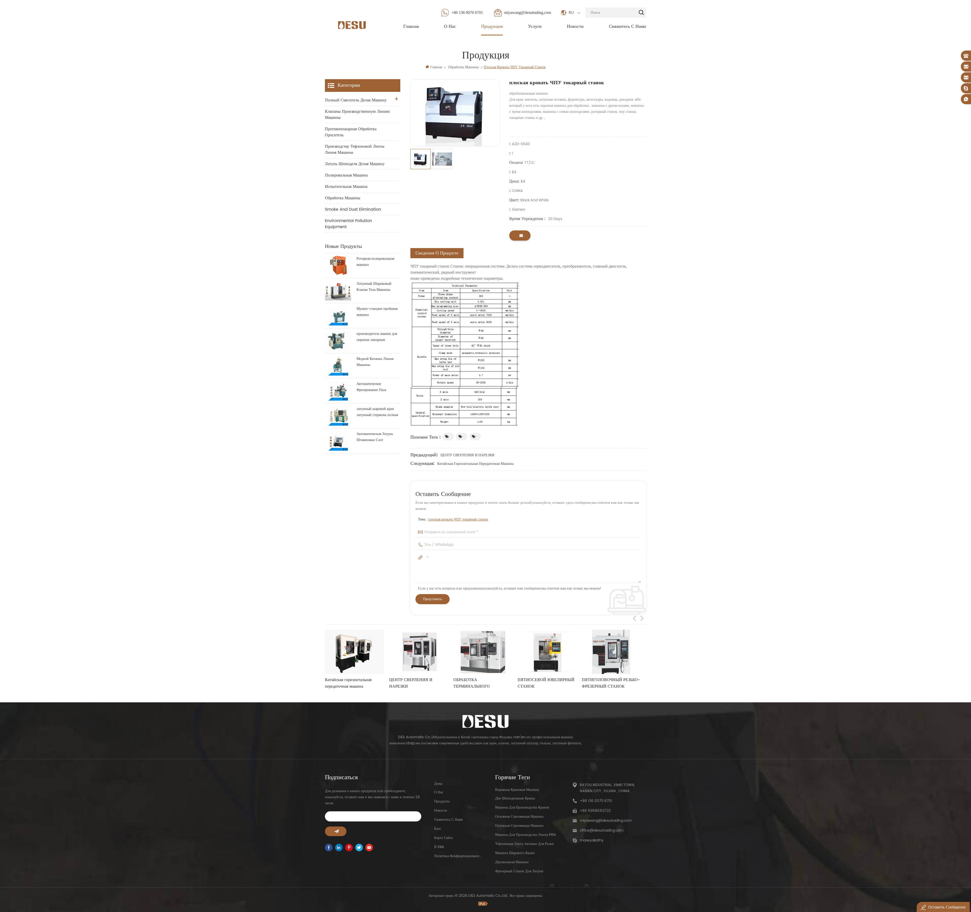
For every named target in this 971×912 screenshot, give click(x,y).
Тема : (453, 519)
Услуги (535, 26)
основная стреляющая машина (519, 816)
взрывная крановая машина (517, 790)
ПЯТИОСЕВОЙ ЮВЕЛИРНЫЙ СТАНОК (481, 683)
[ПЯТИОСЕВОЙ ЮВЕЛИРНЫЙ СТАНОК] (483, 652)
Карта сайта (443, 838)
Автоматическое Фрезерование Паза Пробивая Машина (371, 387)
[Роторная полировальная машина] (338, 265)
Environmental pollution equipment (348, 224)
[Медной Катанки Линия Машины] (338, 366)
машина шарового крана (515, 853)
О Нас (450, 26)
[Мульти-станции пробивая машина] (338, 315)
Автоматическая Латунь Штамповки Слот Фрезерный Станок (375, 437)
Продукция (492, 26)
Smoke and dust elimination (353, 209)
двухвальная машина (511, 862)
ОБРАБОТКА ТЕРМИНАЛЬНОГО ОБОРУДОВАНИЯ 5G (409, 683)
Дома (438, 784)
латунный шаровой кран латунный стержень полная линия (377, 412)
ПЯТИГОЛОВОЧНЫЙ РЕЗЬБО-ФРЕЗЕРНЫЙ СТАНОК (547, 683)
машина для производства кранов (522, 807)
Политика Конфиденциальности (458, 856)
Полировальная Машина (346, 175)
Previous (634, 618)
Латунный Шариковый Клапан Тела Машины (374, 287)
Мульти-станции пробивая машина (377, 312)
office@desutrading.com (601, 830)
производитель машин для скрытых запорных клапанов (377, 337)
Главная (411, 26)
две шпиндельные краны (515, 798)
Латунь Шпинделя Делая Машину (355, 164)
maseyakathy (592, 840)
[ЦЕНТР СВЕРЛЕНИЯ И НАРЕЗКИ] (354, 652)
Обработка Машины (342, 198)
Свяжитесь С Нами (627, 26)
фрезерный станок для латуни (519, 871)
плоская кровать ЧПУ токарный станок (458, 519)
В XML (439, 847)
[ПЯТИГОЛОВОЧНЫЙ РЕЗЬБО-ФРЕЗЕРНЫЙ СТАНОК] (547, 652)
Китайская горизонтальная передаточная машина (475, 464)
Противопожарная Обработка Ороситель (351, 132)
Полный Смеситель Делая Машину (356, 100)
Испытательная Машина (346, 186)
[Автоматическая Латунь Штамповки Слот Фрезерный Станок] (338, 441)
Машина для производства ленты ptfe (525, 835)
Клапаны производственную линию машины (357, 114)
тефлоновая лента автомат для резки (524, 844)
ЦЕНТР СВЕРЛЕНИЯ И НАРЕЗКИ (467, 455)
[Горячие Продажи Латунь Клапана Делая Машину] (611, 652)
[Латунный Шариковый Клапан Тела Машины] (338, 290)
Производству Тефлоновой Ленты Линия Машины (354, 149)
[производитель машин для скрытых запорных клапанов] (338, 341)
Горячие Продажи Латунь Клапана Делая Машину (604, 683)
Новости (575, 26)
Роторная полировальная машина (375, 262)
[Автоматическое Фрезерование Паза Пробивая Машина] (338, 391)
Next (642, 618)
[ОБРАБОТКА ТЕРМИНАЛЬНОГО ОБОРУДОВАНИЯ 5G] (418, 652)
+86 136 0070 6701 (467, 12)
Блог (437, 829)
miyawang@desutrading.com (527, 12)
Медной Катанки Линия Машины (375, 362)
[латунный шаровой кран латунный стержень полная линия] (338, 416)
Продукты (441, 801)
